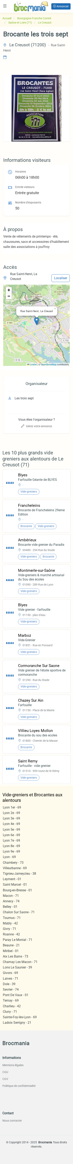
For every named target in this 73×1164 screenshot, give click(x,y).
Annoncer (62, 6)
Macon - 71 (11, 896)
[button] (36, 321)
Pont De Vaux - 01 (15, 995)
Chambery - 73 (13, 863)
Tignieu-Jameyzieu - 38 (19, 873)
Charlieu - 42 (12, 1006)
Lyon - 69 (9, 857)
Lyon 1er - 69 (12, 807)
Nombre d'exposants (28, 202)
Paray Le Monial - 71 (17, 940)
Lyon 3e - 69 (11, 818)
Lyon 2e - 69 (11, 813)
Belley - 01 (10, 907)
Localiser (60, 278)
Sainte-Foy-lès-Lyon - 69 (20, 1017)
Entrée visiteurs (24, 187)
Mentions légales (13, 1065)
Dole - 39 (9, 984)
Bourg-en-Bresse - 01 (17, 890)
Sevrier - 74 (11, 989)
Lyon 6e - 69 (11, 835)
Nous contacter (12, 1120)
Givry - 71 (9, 929)
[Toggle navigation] (4, 6)
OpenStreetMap (48, 364)
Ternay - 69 (11, 1000)
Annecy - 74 (11, 901)
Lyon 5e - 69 (11, 829)
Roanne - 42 (11, 934)
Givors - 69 (10, 973)
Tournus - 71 (12, 918)
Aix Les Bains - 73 (15, 956)
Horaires (20, 171)
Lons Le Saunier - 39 (17, 967)
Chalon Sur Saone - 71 (19, 912)
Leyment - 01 (12, 879)
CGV (5, 1079)
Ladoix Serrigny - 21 (17, 1023)
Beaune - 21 (11, 945)
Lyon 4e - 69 (11, 824)
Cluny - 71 (10, 1012)
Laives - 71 (10, 978)
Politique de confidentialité (18, 1085)
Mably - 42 (10, 923)
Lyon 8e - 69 (11, 846)
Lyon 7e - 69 (11, 840)
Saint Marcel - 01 (15, 884)
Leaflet (33, 364)
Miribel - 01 (11, 951)
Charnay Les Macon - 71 (20, 962)
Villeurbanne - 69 (15, 868)
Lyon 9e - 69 (11, 851)
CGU (5, 1072)
